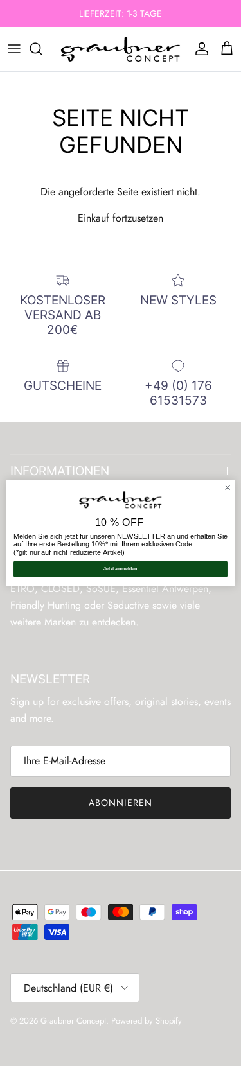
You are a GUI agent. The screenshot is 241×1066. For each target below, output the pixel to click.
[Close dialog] (227, 487)
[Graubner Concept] (120, 49)
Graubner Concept (73, 1021)
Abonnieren (120, 802)
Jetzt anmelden (120, 569)
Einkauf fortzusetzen (120, 218)
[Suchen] (42, 49)
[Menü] (14, 49)
